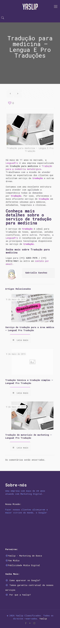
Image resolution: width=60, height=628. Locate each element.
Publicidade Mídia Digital (24, 565)
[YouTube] (30, 623)
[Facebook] (25, 623)
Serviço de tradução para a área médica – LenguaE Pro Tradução (29, 329)
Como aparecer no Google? (24, 580)
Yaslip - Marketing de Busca (25, 555)
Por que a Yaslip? (20, 594)
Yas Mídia (13, 560)
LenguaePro (12, 163)
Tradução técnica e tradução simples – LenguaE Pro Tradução (29, 382)
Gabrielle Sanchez (36, 272)
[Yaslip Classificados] (30, 6)
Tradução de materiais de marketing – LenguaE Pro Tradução (28, 436)
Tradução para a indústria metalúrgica (29, 167)
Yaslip (43, 618)
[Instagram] (34, 623)
